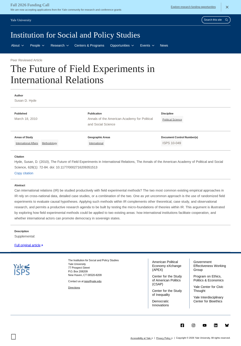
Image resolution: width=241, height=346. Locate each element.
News (164, 45)
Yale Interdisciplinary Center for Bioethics (208, 299)
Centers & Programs (89, 45)
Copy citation (23, 173)
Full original (28, 245)
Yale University (20, 20)
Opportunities (120, 45)
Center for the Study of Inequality (167, 292)
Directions (74, 287)
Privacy (164, 338)
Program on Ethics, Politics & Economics (208, 278)
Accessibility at (142, 338)
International (96, 143)
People (35, 45)
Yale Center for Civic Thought (208, 289)
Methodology (49, 143)
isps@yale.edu (92, 281)
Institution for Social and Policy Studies (75, 35)
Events (145, 45)
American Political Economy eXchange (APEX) (166, 266)
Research (58, 45)
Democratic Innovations (160, 303)
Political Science (172, 119)
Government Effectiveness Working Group (209, 266)
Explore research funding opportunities (193, 6)
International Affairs (27, 143)
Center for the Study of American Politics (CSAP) (167, 280)
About (15, 45)
